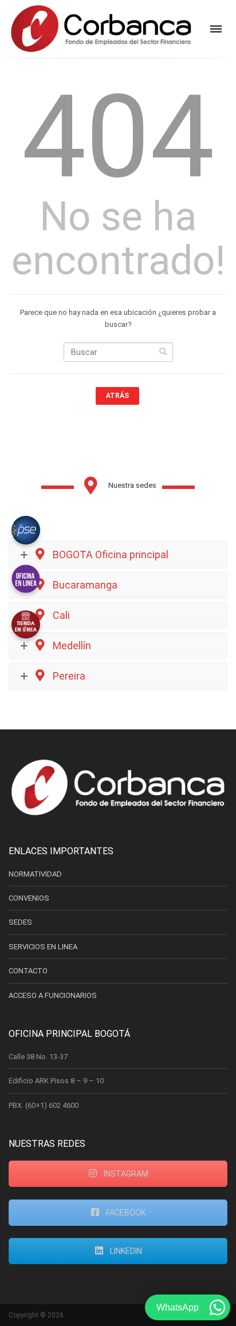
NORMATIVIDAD (35, 874)
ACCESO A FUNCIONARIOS (53, 995)
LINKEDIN (125, 1251)
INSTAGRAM (125, 1173)
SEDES (20, 922)
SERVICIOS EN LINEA (43, 946)
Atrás (117, 396)
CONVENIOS (29, 898)
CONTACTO (28, 970)
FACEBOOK (124, 1212)
